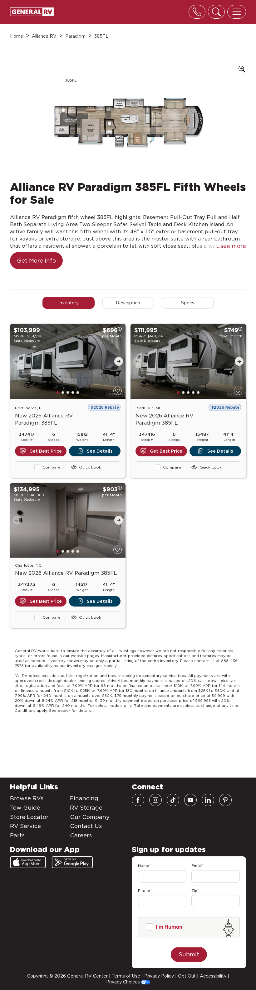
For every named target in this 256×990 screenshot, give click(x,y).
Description (128, 302)
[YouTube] (190, 800)
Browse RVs (26, 798)
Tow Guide (25, 807)
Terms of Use (126, 975)
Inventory (68, 302)
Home (16, 36)
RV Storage (86, 807)
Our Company (90, 817)
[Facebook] (138, 800)
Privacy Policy (159, 975)
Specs (187, 302)
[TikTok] (173, 800)
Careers (81, 835)
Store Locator (29, 817)
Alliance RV (44, 36)
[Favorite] (117, 391)
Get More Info (36, 260)
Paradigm (75, 36)
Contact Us (86, 826)
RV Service (25, 826)
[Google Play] (72, 862)
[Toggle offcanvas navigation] (236, 12)
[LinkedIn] (208, 800)
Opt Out (187, 975)
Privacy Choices (123, 981)
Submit (189, 954)
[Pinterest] (225, 800)
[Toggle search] (216, 12)
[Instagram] (155, 800)
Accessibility (213, 975)
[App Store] (28, 862)
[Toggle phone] (197, 12)
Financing (84, 798)
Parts (17, 835)
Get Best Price (45, 451)
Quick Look (90, 467)
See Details (99, 451)
